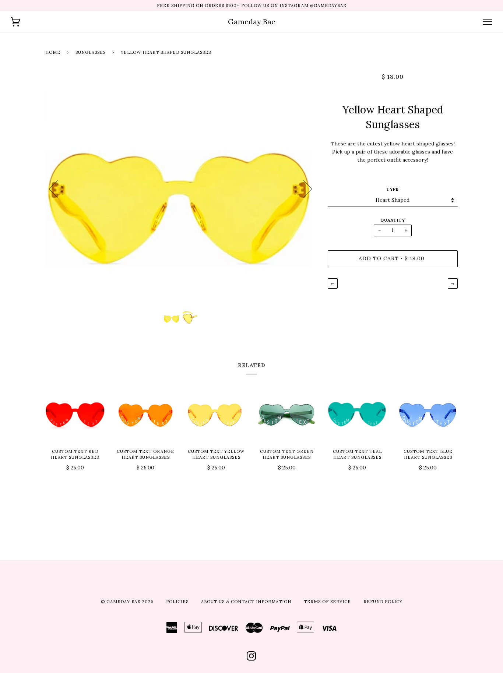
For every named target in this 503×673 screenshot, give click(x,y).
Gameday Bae (251, 21)
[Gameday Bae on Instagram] (252, 658)
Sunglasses (90, 52)
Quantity (392, 220)
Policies (177, 601)
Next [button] (303, 188)
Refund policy (382, 601)
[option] (181, 189)
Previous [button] (57, 188)
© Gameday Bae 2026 (127, 601)
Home (52, 52)
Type (393, 189)
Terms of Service (327, 601)
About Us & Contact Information (246, 601)
